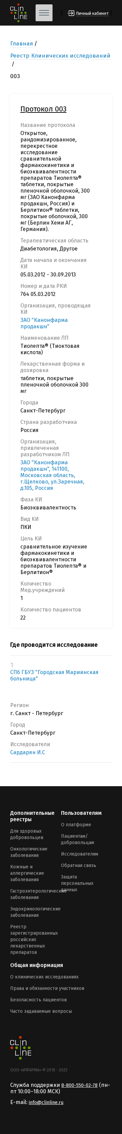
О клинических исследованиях (44, 977)
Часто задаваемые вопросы (41, 1011)
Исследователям (79, 854)
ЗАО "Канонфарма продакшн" (44, 323)
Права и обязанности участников (47, 988)
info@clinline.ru (46, 1102)
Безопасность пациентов (38, 1000)
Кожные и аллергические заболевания (27, 873)
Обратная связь (78, 865)
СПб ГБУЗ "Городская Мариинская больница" (54, 675)
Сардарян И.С (27, 752)
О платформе (76, 825)
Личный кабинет (92, 13)
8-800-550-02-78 (79, 1085)
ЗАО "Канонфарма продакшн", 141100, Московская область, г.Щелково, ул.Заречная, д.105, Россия (52, 475)
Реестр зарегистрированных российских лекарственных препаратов (34, 939)
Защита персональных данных (77, 883)
